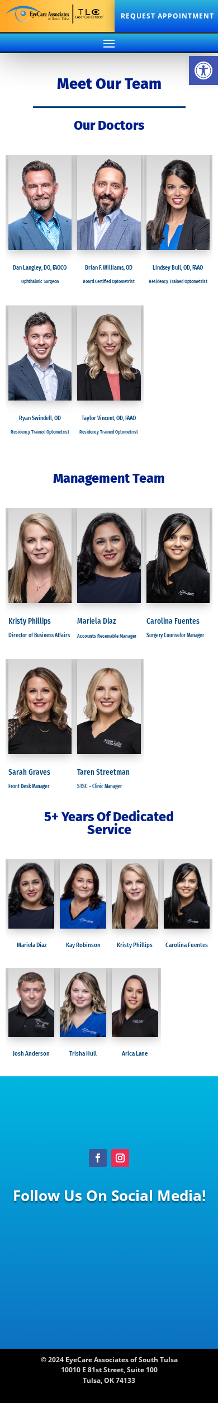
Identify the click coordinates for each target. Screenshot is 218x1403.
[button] (203, 70)
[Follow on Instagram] (120, 1158)
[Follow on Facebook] (98, 1158)
